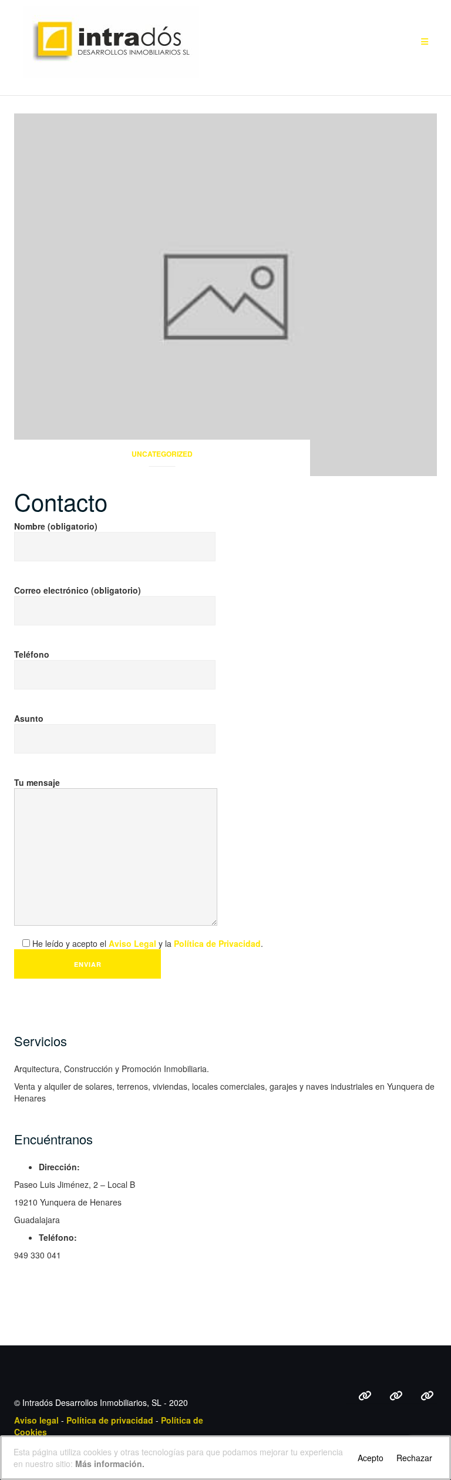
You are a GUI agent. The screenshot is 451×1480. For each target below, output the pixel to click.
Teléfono (31, 654)
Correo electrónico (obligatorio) (77, 590)
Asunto (28, 718)
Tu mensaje (37, 782)
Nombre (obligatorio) (55, 526)
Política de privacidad (109, 1420)
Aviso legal (36, 1420)
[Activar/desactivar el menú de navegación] (424, 42)
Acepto (370, 1458)
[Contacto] (225, 293)
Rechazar (414, 1458)
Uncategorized (162, 454)
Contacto (60, 501)
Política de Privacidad (217, 943)
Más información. (109, 1463)
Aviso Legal (132, 943)
